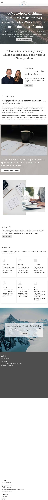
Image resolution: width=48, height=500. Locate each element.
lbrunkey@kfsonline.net (7, 491)
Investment (4, 497)
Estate (3, 499)
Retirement (4, 496)
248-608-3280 (8, 482)
